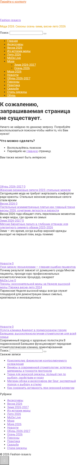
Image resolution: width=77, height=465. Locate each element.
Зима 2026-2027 (25, 64)
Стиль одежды (17, 92)
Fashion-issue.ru (10, 20)
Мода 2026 (14, 71)
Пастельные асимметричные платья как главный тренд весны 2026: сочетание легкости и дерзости (37, 208)
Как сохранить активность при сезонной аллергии (40, 388)
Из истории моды (19, 51)
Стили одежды (17, 448)
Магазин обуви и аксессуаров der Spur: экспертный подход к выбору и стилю (41, 382)
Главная (12, 41)
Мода (10, 61)
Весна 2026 (14, 47)
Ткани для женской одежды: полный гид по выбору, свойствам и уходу (36, 376)
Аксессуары (15, 44)
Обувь (11, 95)
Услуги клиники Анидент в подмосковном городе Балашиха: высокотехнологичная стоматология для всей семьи (38, 333)
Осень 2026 (22, 68)
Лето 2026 (14, 54)
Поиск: (5, 32)
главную (32, 151)
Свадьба (13, 88)
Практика (13, 85)
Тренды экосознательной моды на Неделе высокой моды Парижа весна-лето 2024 (35, 285)
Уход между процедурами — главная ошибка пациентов (38, 267)
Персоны (13, 82)
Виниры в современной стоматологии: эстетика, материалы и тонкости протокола (39, 369)
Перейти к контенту (13, 1)
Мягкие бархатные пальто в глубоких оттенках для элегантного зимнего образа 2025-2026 (34, 225)
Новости (12, 75)
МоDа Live (14, 58)
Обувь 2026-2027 (18, 78)
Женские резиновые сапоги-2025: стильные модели (35, 190)
